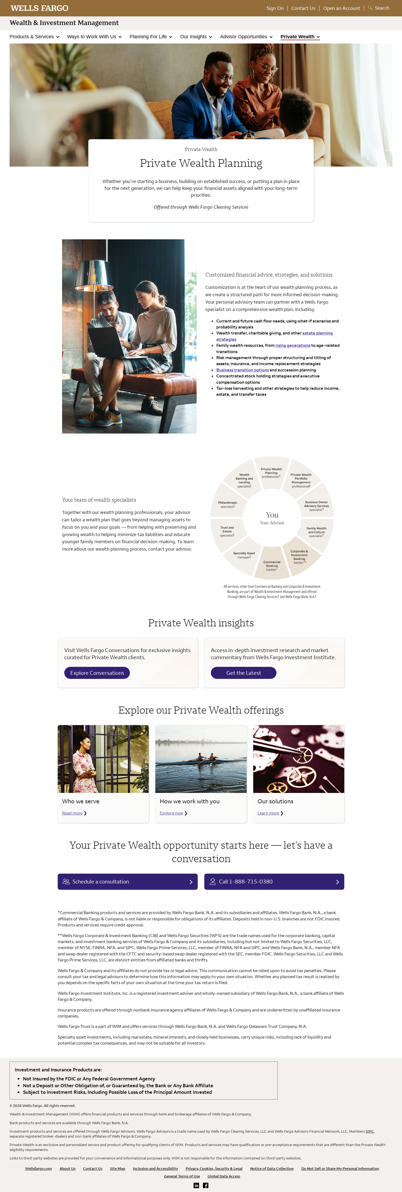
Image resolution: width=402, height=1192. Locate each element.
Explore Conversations (97, 672)
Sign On (275, 8)
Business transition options (242, 370)
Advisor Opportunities (244, 36)
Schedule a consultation (100, 881)
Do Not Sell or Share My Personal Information (340, 1168)
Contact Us (303, 8)
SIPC (370, 1131)
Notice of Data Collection (272, 1168)
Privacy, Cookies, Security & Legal (214, 1168)
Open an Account (341, 8)
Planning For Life (149, 36)
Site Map (117, 1168)
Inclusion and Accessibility (155, 1168)
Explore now (171, 813)
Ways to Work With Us (92, 36)
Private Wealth (298, 36)
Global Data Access (224, 1176)
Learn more (268, 813)
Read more (72, 813)
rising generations (292, 345)
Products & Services (32, 36)
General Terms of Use (182, 1176)
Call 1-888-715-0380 (246, 881)
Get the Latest (243, 672)
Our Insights (194, 36)
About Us (67, 1168)
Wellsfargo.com (38, 1168)
